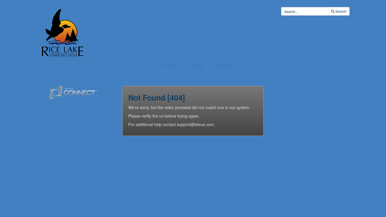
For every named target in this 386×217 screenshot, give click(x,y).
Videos (196, 65)
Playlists (223, 65)
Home (170, 65)
